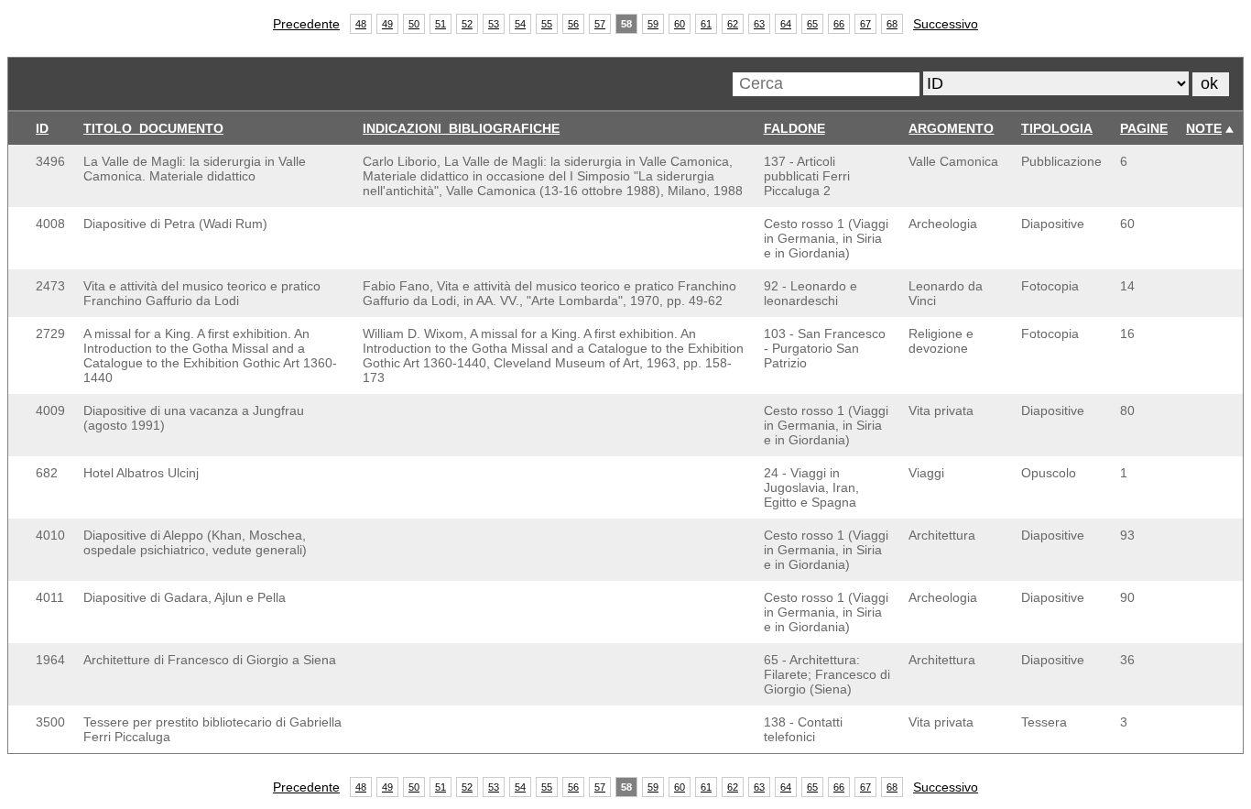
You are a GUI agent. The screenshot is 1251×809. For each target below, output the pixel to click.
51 (440, 23)
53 (493, 23)
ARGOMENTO (951, 128)
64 (785, 23)
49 (387, 23)
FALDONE (794, 128)
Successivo (945, 23)
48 (360, 23)
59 (652, 23)
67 (865, 23)
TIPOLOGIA (1057, 128)
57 (599, 23)
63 (759, 23)
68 (892, 23)
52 (467, 23)
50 (413, 23)
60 (679, 23)
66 (838, 23)
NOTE (1204, 128)
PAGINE (1144, 128)
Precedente (306, 23)
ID (42, 128)
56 (573, 23)
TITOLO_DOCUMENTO (153, 128)
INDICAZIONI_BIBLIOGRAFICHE (461, 128)
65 (812, 23)
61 (706, 23)
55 (546, 23)
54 (520, 23)
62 (732, 23)
